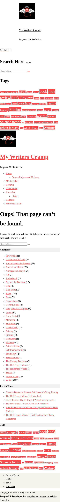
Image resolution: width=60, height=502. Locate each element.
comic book (49, 98)
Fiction (15, 109)
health (24, 110)
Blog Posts (11, 289)
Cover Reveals (12, 304)
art (17, 92)
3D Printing (11, 256)
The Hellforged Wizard (16, 368)
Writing (49, 128)
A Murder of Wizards (15, 259)
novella (23, 117)
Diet (20, 103)
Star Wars (29, 122)
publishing (31, 116)
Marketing (10, 320)
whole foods (31, 128)
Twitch (9, 372)
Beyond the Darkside (15, 282)
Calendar (10, 200)
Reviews (10, 185)
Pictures (9, 335)
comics (8, 104)
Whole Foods (12, 376)
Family (51, 103)
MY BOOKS (12, 181)
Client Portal (11, 188)
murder (7, 117)
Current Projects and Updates (25, 177)
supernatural (39, 122)
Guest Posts (11, 316)
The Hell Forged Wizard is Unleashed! (23, 396)
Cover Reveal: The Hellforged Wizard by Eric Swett (30, 400)
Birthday (29, 92)
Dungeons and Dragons (17, 308)
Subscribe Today (13, 203)
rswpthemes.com (35, 496)
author (22, 92)
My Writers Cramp (30, 30)
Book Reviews (22, 98)
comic (42, 98)
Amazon (3, 92)
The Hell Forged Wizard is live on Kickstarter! (27, 403)
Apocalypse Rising (14, 267)
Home (9, 173)
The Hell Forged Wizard (17, 365)
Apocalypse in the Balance (18, 263)
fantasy (4, 110)
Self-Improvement (14, 350)
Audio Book (11, 278)
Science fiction (10, 122)
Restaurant (11, 338)
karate (47, 110)
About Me (10, 192)
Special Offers (12, 357)
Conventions (11, 301)
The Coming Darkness (16, 361)
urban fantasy (9, 128)
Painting (9, 331)
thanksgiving (48, 122)
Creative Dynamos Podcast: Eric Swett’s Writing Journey (32, 392)
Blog (8, 286)
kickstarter (55, 110)
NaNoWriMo (16, 116)
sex (23, 122)
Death (14, 103)
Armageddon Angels (15, 271)
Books (36, 98)
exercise (42, 104)
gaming (9, 312)
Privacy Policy (12, 475)
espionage (35, 104)
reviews (51, 116)
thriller (56, 122)
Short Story (11, 353)
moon (2, 116)
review (42, 116)
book (43, 91)
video (21, 128)
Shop (8, 482)
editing (27, 103)
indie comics (31, 110)
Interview (40, 110)
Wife (41, 128)
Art (7, 274)
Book (8, 297)
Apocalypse (11, 92)
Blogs (8, 293)
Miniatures (11, 323)
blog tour (36, 92)
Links (14, 196)
